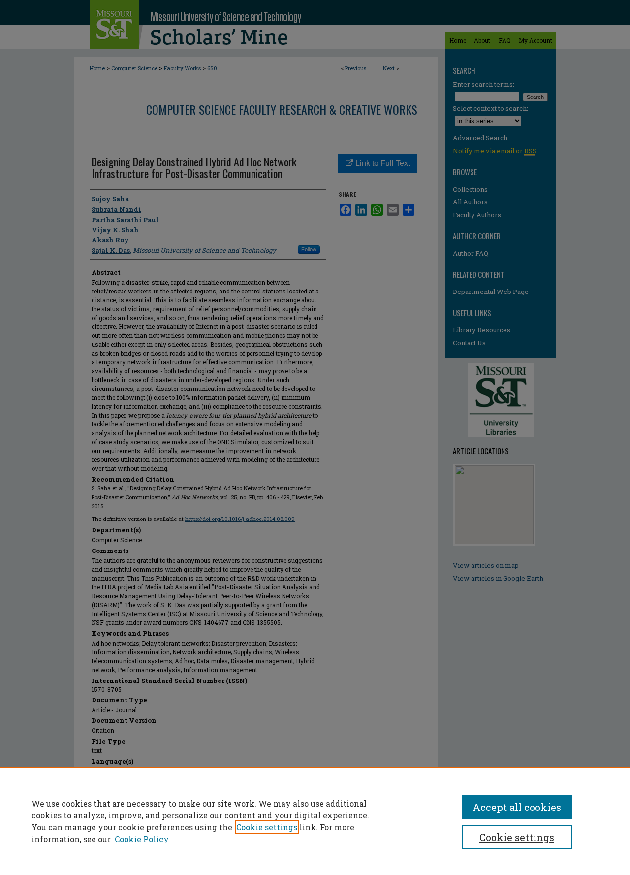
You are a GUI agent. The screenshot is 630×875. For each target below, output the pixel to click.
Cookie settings (266, 827)
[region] (315, 821)
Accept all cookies (516, 807)
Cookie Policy (142, 839)
